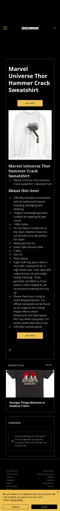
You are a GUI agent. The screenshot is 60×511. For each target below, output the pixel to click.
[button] (5, 28)
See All (48, 365)
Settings (15, 506)
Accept (44, 506)
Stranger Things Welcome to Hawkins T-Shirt (27, 404)
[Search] (54, 28)
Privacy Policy (17, 499)
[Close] (56, 493)
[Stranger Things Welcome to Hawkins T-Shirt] (30, 383)
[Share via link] (10, 350)
